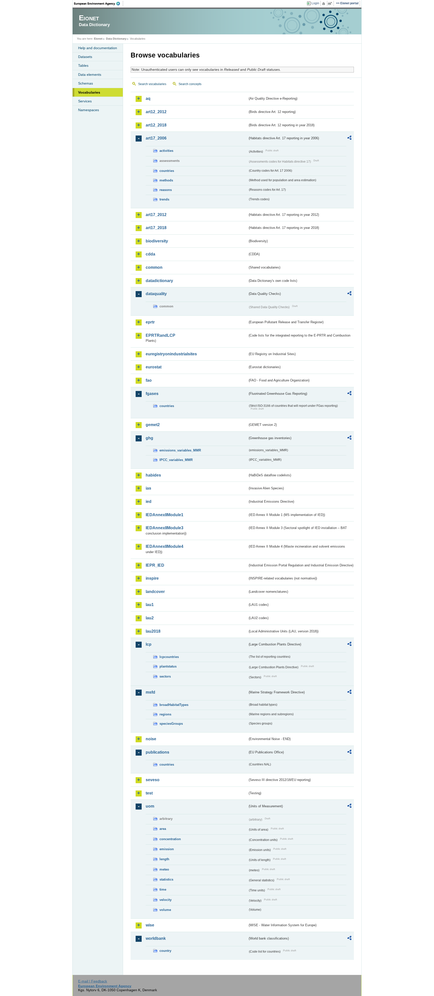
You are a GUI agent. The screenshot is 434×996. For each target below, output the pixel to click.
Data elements (89, 75)
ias (148, 488)
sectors (165, 676)
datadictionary (159, 281)
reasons (165, 190)
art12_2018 (156, 125)
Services (85, 101)
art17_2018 (156, 228)
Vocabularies (89, 92)
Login (315, 3)
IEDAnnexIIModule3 (164, 528)
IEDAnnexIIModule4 (164, 546)
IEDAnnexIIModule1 (164, 515)
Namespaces (88, 110)
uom (150, 806)
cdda (150, 254)
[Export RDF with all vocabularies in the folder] (349, 139)
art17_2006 (156, 138)
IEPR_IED (155, 565)
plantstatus (168, 666)
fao (149, 380)
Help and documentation (97, 48)
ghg (149, 438)
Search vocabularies (152, 84)
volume (165, 910)
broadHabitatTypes (173, 705)
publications (157, 752)
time (162, 889)
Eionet (98, 38)
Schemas (85, 83)
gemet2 (153, 425)
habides (153, 475)
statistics (166, 879)
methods (166, 180)
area (162, 829)
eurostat (153, 367)
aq (148, 98)
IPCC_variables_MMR (176, 460)
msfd (150, 692)
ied (148, 501)
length (164, 859)
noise (151, 739)
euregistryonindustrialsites (171, 354)
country (165, 951)
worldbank (156, 938)
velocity (165, 900)
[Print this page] (324, 3)
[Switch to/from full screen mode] (331, 3)
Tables (83, 65)
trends (164, 199)
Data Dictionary (116, 38)
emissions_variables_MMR (180, 450)
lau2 (150, 618)
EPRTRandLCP (160, 335)
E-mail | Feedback (92, 981)
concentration (170, 839)
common (154, 267)
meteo (164, 869)
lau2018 (153, 631)
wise (150, 925)
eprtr (150, 322)
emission (166, 849)
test (149, 793)
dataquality (156, 294)
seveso (152, 780)
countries (166, 171)
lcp (148, 644)
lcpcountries (169, 657)
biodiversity (157, 241)
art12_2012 (156, 112)
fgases (152, 393)
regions (165, 714)
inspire (152, 578)
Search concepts (190, 84)
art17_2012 (156, 215)
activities (166, 151)
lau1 (150, 605)
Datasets (85, 57)
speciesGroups (171, 723)
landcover (155, 591)
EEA (98, 3)
